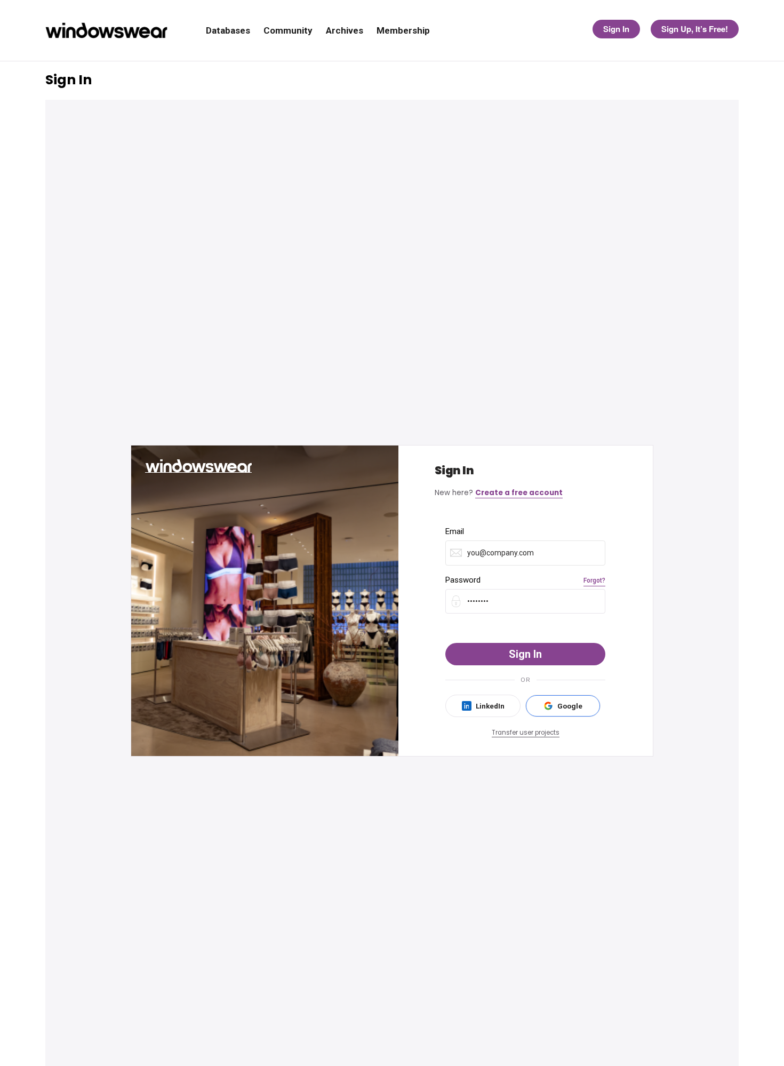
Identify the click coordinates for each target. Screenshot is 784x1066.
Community (288, 31)
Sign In (616, 29)
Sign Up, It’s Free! (694, 29)
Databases (228, 31)
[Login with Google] (563, 706)
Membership (403, 31)
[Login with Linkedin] (483, 706)
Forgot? (594, 580)
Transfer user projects (525, 732)
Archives (344, 31)
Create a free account (519, 493)
